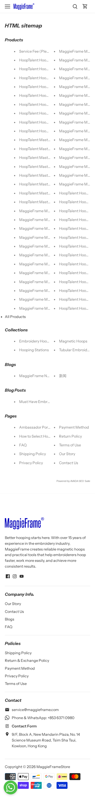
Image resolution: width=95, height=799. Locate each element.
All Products (15, 316)
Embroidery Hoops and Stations (46, 341)
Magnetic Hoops (73, 341)
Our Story (67, 453)
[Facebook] (8, 575)
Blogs (9, 619)
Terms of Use (70, 445)
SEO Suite (84, 481)
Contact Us (68, 462)
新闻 (62, 375)
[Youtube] (22, 575)
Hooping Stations (34, 350)
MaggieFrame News (36, 375)
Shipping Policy (32, 453)
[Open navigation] (7, 6)
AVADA (74, 481)
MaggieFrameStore (53, 766)
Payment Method (74, 427)
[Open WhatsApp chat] (11, 787)
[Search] (75, 6)
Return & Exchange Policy (27, 660)
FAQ (23, 445)
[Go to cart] (85, 6)
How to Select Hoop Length (42, 436)
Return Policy (70, 436)
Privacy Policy (31, 462)
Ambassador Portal (35, 427)
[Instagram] (15, 575)
